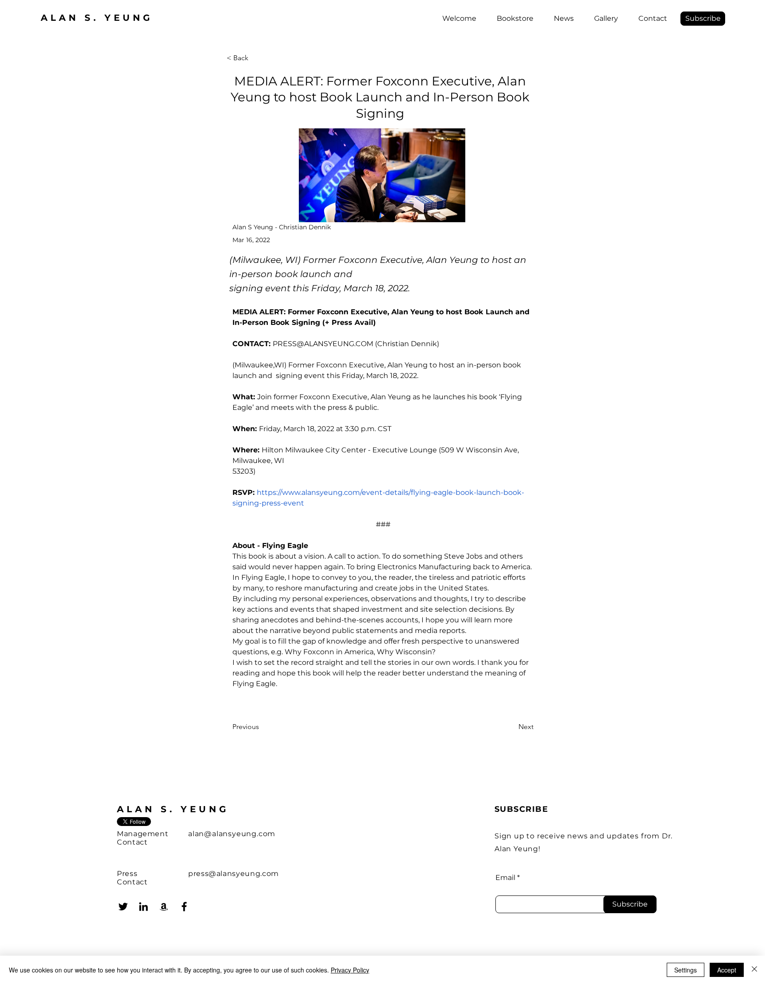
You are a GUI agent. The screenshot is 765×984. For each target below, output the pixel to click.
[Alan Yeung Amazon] (164, 906)
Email (505, 877)
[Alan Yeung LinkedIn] (143, 906)
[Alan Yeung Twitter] (123, 906)
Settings (685, 969)
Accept (726, 969)
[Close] (754, 970)
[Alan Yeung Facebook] (184, 906)
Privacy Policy (350, 969)
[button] (702, 19)
